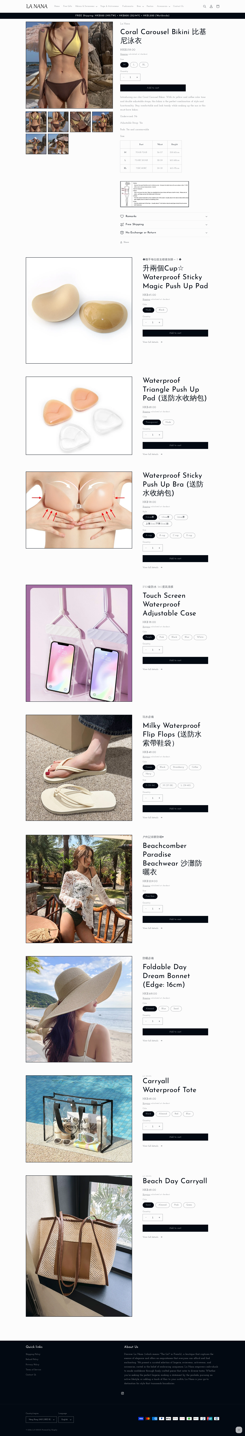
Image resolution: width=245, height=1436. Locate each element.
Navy (148, 774)
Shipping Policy (33, 1354)
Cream (149, 767)
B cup (162, 535)
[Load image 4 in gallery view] (102, 121)
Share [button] (126, 242)
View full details (151, 342)
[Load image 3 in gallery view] (80, 121)
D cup (189, 535)
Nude (148, 310)
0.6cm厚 (150, 517)
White (200, 637)
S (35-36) (150, 785)
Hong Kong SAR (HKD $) (40, 1419)
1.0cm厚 (165, 517)
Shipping (124, 54)
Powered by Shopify (49, 1430)
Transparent (152, 422)
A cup (149, 535)
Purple (149, 637)
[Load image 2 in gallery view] (58, 121)
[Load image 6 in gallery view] (58, 144)
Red (176, 1114)
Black (161, 310)
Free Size (150, 896)
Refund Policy (32, 1359)
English (65, 1419)
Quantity (124, 71)
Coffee (195, 767)
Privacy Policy (32, 1365)
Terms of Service (33, 1370)
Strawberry (178, 767)
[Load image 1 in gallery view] (36, 121)
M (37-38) (168, 785)
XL (143, 65)
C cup (176, 535)
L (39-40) (186, 785)
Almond (150, 1009)
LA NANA (36, 1430)
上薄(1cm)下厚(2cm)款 (157, 524)
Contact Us (31, 1375)
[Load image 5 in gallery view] (36, 144)
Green (189, 1205)
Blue (187, 637)
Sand (176, 1009)
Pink (162, 637)
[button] (86, 6)
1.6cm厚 (181, 517)
